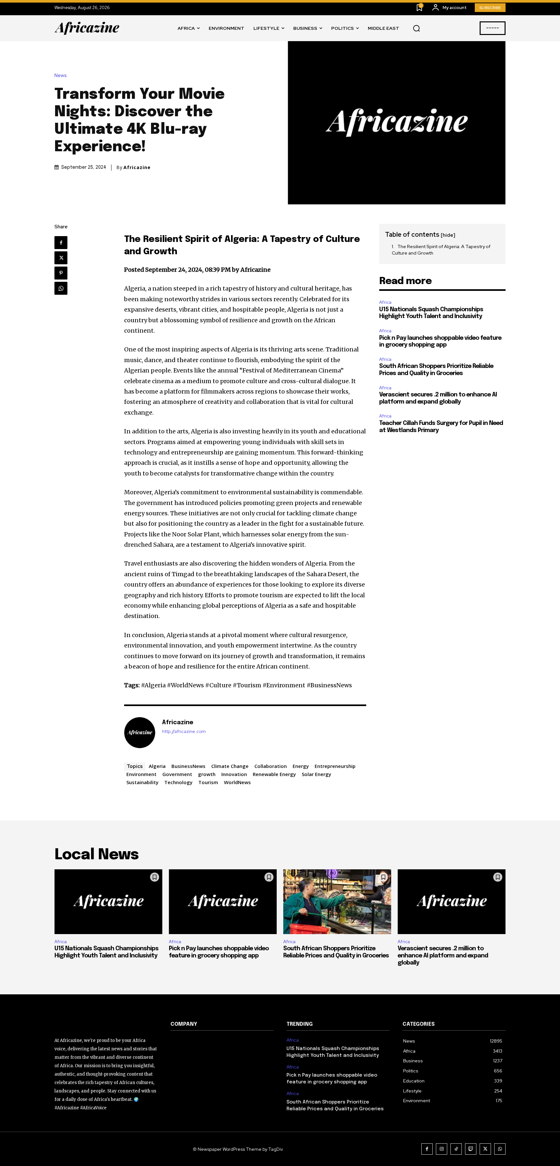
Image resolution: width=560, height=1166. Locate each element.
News (60, 75)
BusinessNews (188, 766)
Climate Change (230, 766)
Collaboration (270, 766)
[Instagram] (441, 1149)
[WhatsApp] (60, 288)
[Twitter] (60, 257)
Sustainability (142, 782)
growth (207, 774)
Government (177, 774)
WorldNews (237, 782)
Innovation (234, 774)
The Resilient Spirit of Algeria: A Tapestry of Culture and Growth (441, 250)
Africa (385, 302)
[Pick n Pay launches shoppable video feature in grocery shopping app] (223, 901)
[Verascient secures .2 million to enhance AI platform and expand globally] (452, 901)
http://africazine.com (184, 731)
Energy (301, 766)
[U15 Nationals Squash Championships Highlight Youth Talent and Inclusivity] (108, 901)
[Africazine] (139, 732)
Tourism (208, 782)
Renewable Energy (274, 774)
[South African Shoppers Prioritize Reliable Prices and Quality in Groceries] (337, 901)
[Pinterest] (60, 273)
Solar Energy (316, 774)
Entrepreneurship (335, 766)
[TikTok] (456, 1149)
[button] (416, 28)
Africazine (137, 167)
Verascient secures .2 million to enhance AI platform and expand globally (443, 956)
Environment (141, 774)
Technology (178, 782)
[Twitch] (470, 1149)
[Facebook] (60, 242)
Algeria (157, 766)
